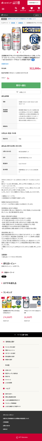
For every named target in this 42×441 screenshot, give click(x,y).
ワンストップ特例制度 (10, 403)
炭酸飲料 (20, 23)
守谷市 (3, 276)
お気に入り (31, 10)
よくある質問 (8, 383)
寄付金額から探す (10, 356)
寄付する (7, 376)
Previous (2, 38)
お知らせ (5, 429)
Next (39, 38)
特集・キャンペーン (10, 350)
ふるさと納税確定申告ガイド (12, 400)
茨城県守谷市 (4, 64)
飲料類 (13, 23)
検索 (16, 10)
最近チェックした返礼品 (11, 373)
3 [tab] (23, 52)
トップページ (4, 23)
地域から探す (8, 359)
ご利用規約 (6, 422)
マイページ (23, 10)
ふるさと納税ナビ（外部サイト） (13, 406)
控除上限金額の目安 (10, 397)
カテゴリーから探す (10, 353)
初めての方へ (8, 394)
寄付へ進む (21, 85)
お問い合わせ (6, 425)
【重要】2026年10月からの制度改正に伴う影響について (22, 19)
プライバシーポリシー (8, 415)
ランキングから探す (10, 347)
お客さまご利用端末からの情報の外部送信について (16, 418)
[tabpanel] (21, 39)
